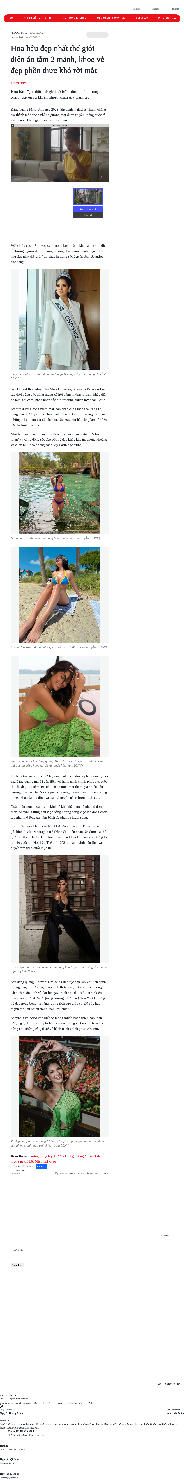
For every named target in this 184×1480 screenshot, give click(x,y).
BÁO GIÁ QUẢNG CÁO (169, 1384)
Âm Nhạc (90, 1424)
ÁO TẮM (85, 1173)
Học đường (144, 1424)
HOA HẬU (78, 1173)
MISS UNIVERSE (66, 1173)
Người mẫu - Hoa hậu (38, 18)
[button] (97, 35)
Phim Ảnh (100, 1424)
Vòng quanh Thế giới (74, 1424)
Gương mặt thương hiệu (162, 1424)
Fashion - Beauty (74, 18)
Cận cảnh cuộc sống (111, 18)
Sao (10, 18)
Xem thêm (17, 1265)
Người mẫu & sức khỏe (127, 1424)
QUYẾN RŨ (103, 1173)
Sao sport (110, 1424)
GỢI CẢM (94, 1173)
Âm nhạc (142, 18)
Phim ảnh (164, 18)
